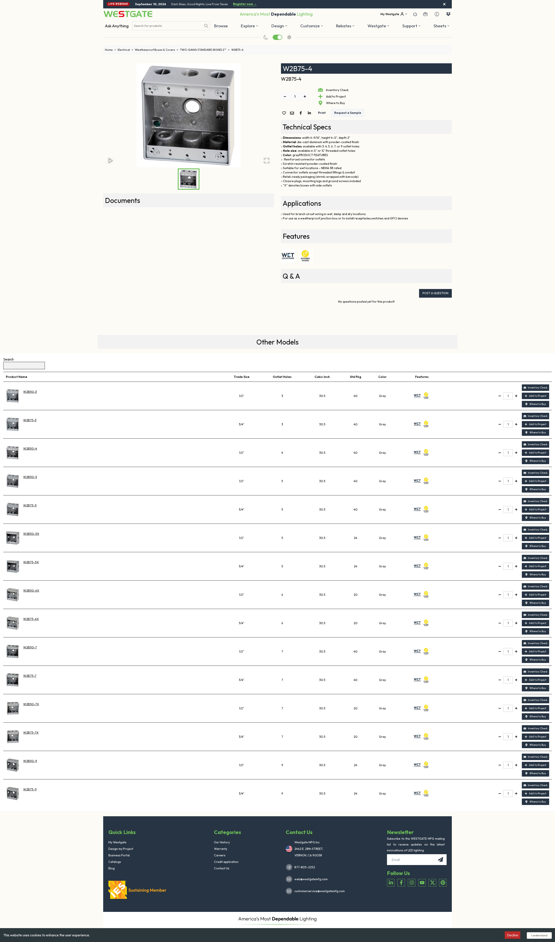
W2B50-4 (30, 449)
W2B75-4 (237, 49)
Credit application (226, 862)
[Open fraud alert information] (436, 14)
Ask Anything (117, 25)
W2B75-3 (29, 420)
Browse (221, 25)
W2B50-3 (30, 392)
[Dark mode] (265, 37)
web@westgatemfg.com (311, 879)
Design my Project (120, 849)
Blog (111, 868)
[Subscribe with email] (440, 859)
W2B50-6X (31, 591)
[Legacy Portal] (425, 14)
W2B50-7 (30, 647)
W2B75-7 (29, 676)
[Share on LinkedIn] (310, 113)
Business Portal (119, 855)
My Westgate (117, 842)
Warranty (220, 849)
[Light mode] (289, 37)
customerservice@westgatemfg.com (318, 891)
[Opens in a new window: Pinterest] (443, 882)
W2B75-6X (31, 619)
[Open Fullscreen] (266, 160)
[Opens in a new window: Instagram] (411, 882)
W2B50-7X (31, 704)
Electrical (125, 49)
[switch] (277, 37)
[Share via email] (293, 113)
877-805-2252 (304, 867)
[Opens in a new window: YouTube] (422, 882)
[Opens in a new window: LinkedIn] (391, 882)
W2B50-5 (30, 477)
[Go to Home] (128, 14)
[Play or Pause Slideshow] (110, 160)
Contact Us (221, 868)
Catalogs (114, 862)
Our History (222, 842)
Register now (245, 4)
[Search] (206, 26)
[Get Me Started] (415, 14)
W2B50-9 (30, 761)
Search (8, 359)
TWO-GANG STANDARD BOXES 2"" (205, 49)
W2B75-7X (31, 733)
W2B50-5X (31, 534)
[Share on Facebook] (301, 113)
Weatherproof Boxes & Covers (156, 49)
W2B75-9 (30, 789)
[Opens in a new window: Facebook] (401, 882)
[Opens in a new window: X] (432, 882)
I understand (539, 935)
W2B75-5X (31, 562)
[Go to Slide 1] (188, 179)
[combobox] (167, 25)
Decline (512, 935)
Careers (219, 855)
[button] (345, 25)
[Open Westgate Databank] (448, 14)
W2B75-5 (30, 505)
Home (110, 49)
